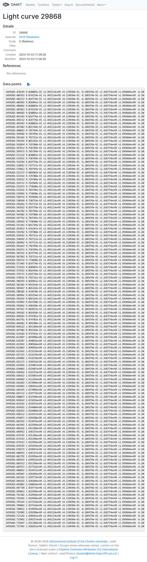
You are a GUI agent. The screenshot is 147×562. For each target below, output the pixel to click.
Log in (73, 557)
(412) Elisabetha (29, 37)
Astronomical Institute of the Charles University (78, 541)
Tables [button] (56, 4)
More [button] (100, 4)
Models (30, 4)
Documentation (85, 4)
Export (69, 4)
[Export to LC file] (28, 84)
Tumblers (43, 4)
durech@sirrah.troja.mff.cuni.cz (96, 553)
